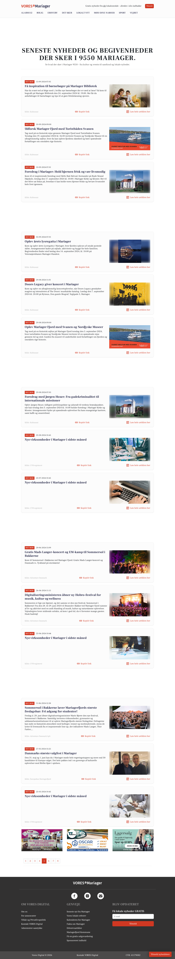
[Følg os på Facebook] (74, 896)
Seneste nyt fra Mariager (78, 911)
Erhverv (53, 12)
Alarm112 (26, 12)
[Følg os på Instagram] (87, 896)
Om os (24, 911)
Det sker (67, 12)
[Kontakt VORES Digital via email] (100, 896)
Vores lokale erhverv (76, 915)
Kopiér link (84, 111)
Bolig (40, 12)
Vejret (134, 12)
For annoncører (28, 915)
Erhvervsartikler (74, 928)
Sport (122, 12)
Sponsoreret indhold (76, 940)
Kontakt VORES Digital (32, 924)
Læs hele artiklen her (140, 111)
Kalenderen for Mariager (78, 919)
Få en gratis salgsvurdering (80, 936)
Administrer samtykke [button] (31, 928)
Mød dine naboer (104, 12)
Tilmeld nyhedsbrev (160, 954)
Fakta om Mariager (76, 924)
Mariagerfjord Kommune (78, 932)
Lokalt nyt (83, 12)
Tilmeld (149, 6)
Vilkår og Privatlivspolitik (33, 919)
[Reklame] (41, 840)
